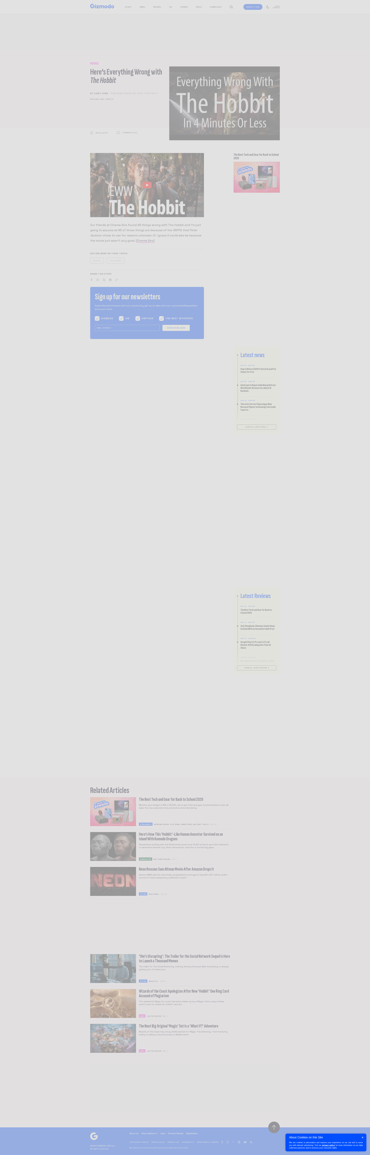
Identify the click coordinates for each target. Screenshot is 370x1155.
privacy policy (328, 1145)
